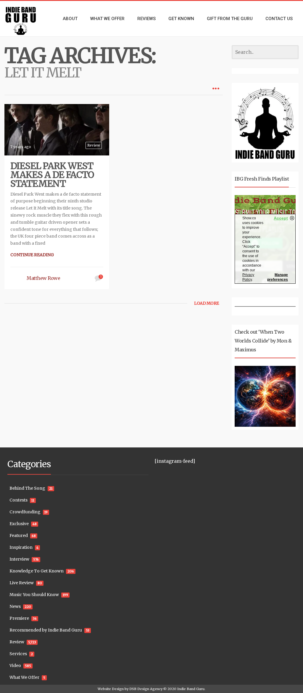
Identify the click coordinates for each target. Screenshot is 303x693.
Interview (19, 559)
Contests (18, 500)
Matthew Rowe (43, 278)
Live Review (21, 582)
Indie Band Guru (190, 689)
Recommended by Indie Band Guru (45, 630)
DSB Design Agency (145, 689)
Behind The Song (27, 488)
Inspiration (21, 547)
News (15, 606)
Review (93, 145)
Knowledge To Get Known (36, 571)
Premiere (19, 618)
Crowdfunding (25, 512)
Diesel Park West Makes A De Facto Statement (52, 174)
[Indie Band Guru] (25, 18)
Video (15, 665)
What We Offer (24, 677)
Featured (18, 535)
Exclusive (19, 523)
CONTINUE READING (32, 254)
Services (18, 653)
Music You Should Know (34, 594)
